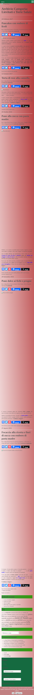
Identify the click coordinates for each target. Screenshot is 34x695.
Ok (13, 693)
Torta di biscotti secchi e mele (18, 645)
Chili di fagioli (7, 603)
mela (12, 71)
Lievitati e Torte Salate (25, 81)
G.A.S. (26, 614)
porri (17, 620)
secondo (6, 622)
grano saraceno (8, 616)
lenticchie (14, 616)
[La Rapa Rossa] (5, 4)
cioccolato (4, 614)
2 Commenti (8, 285)
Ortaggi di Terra (27, 122)
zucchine (5, 626)
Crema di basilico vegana (9, 600)
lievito (5, 425)
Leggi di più (19, 693)
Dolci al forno (16, 81)
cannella (3, 109)
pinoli (25, 425)
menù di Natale (21, 618)
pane (10, 272)
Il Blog (5, 664)
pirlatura (18, 272)
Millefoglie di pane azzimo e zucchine (12, 604)
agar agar (3, 612)
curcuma (17, 614)
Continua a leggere (11, 64)
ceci (27, 612)
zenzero (24, 624)
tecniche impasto (5, 274)
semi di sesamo (16, 622)
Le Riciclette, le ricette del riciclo (20, 29)
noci (3, 620)
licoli (3, 71)
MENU (3, 2)
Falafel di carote (7, 601)
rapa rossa (29, 620)
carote (24, 612)
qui (19, 576)
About (5, 663)
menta (13, 618)
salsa (3, 622)
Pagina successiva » (6, 592)
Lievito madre (9, 109)
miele (22, 425)
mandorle (9, 618)
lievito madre (24, 99)
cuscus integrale (22, 614)
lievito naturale (7, 71)
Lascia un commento (13, 31)
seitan (10, 622)
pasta (8, 620)
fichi (3, 425)
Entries (6, 654)
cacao (21, 612)
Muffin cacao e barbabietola (17, 643)
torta (13, 109)
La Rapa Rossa (6, 29)
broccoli (18, 612)
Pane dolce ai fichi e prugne (16, 281)
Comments (7, 656)
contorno (9, 614)
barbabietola (13, 612)
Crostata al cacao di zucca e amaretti (11, 255)
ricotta (14, 588)
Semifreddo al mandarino (17, 640)
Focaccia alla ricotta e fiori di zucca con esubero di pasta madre (16, 435)
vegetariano (18, 624)
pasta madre (13, 272)
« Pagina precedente (6, 590)
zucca (10, 274)
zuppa (10, 626)
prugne (28, 425)
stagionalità (23, 622)
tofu (28, 622)
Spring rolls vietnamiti (9, 606)
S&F (22, 272)
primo (20, 620)
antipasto (8, 612)
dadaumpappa (7, 643)
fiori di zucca (5, 588)
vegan (6, 624)
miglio (30, 618)
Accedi (5, 652)
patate (11, 620)
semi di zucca (26, 272)
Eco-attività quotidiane (18, 441)
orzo (5, 620)
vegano (11, 624)
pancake (15, 71)
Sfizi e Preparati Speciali (7, 124)
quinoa (24, 620)
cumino (13, 614)
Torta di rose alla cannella (15, 78)
